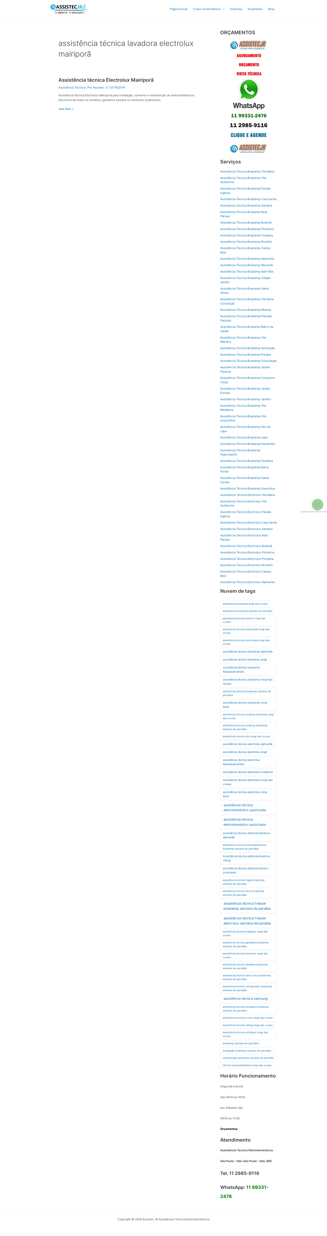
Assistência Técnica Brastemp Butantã (245, 222)
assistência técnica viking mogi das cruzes (248, 1025)
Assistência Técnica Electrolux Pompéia (246, 559)
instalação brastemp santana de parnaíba (247, 1050)
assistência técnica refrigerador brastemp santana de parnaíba (247, 988)
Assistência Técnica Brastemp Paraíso (245, 354)
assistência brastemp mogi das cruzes (245, 603)
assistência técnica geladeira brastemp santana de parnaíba (246, 944)
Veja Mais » (65, 109)
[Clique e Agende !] (249, 97)
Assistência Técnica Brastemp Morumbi (246, 265)
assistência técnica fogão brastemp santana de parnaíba (244, 882)
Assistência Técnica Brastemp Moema (245, 310)
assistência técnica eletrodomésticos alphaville (246, 835)
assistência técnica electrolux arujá (245, 752)
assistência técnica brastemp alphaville (247, 651)
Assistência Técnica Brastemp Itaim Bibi (246, 271)
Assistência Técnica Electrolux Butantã (246, 546)
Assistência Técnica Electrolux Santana (246, 529)
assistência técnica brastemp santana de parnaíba (247, 693)
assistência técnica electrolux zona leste (245, 794)
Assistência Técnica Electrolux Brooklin (246, 565)
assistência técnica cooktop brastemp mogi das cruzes (248, 716)
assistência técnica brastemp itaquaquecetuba (241, 669)
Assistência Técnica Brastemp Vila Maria (247, 171)
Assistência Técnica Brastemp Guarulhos (247, 488)
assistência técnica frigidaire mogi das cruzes (245, 933)
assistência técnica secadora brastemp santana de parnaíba (246, 1008)
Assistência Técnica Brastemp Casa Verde (248, 199)
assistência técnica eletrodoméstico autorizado (244, 821)
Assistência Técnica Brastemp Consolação (248, 361)
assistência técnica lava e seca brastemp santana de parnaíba (247, 977)
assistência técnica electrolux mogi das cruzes (248, 782)
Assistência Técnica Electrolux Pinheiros (247, 552)
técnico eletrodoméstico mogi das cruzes (247, 1065)
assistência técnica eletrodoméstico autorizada (244, 807)
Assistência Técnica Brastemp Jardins (245, 399)
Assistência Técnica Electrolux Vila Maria (247, 495)
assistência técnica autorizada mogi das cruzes (246, 631)
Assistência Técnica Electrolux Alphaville (247, 582)
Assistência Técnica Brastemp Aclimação (247, 348)
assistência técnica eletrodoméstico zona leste (246, 870)
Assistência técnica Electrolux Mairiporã (106, 80)
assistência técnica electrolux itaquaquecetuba (241, 762)
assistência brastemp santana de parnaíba (247, 610)
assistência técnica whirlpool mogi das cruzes (245, 1034)
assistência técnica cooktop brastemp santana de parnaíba (245, 727)
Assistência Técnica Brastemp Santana (246, 205)
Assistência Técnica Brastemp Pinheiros (247, 229)
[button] (223, 9)
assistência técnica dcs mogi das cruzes (246, 736)
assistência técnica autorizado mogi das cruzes (246, 642)
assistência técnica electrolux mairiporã (248, 772)
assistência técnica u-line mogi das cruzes (248, 1017)
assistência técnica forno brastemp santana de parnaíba (243, 893)
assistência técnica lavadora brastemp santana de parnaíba (245, 966)
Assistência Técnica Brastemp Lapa (243, 437)
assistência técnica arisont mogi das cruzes (244, 620)
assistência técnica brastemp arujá (245, 659)
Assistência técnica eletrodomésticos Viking (246, 858)
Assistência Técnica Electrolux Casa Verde (248, 522)
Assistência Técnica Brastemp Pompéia (246, 235)
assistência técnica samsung (245, 999)
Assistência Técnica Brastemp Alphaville (247, 258)
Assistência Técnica (71, 87)
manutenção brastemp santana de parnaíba (248, 1057)
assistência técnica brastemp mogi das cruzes (248, 681)
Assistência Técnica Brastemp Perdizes (246, 461)
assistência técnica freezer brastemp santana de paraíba (246, 905)
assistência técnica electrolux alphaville (247, 744)
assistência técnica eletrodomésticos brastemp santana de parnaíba (244, 846)
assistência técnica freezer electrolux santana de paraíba (247, 920)
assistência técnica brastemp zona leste (245, 705)
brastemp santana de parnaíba (240, 1043)
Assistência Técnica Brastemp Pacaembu (247, 444)
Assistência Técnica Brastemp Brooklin (246, 241)
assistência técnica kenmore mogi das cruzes (245, 955)
